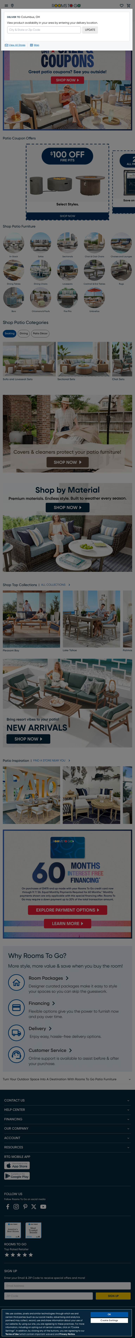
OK (109, 1314)
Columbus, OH (30, 17)
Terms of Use (12, 1334)
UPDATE (90, 29)
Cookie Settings (109, 1320)
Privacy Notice (67, 1334)
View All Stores (17, 45)
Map (36, 45)
